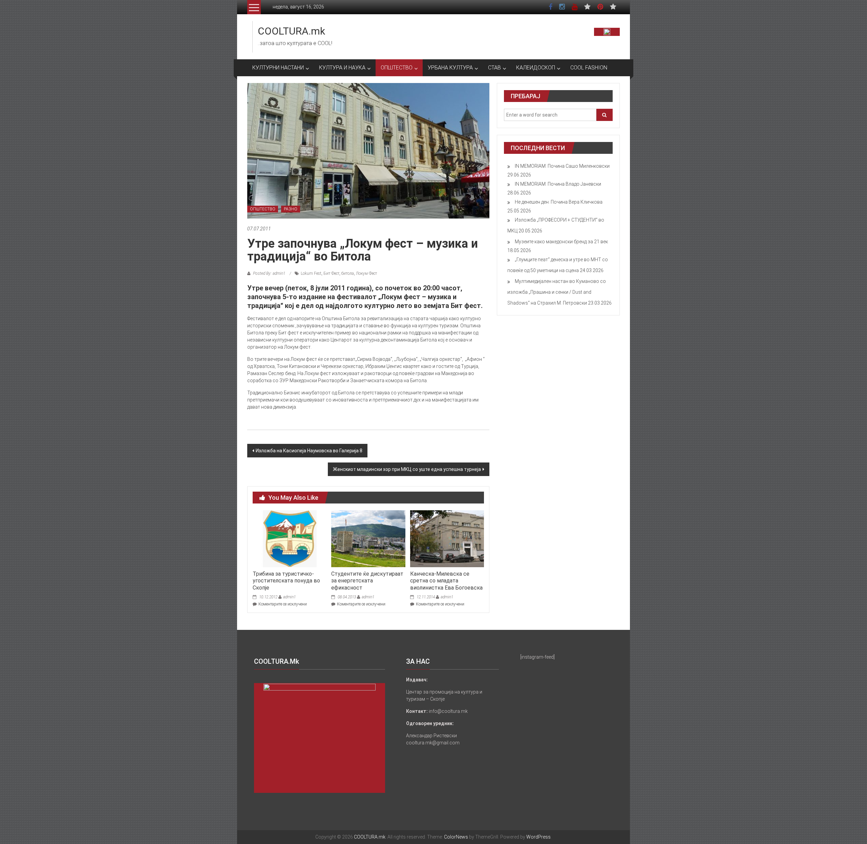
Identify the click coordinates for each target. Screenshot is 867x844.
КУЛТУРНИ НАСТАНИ (278, 67)
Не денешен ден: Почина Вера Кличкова (558, 202)
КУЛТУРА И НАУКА (342, 67)
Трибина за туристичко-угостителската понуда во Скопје (286, 581)
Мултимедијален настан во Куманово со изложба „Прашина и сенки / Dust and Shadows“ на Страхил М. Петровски (556, 292)
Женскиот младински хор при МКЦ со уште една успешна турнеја (407, 469)
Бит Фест (331, 273)
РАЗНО (290, 209)
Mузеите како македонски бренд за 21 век (561, 241)
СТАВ (494, 67)
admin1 (289, 597)
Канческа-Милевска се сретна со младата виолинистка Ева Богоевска (446, 581)
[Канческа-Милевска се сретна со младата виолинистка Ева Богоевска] (447, 538)
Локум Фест (366, 273)
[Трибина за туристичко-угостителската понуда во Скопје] (289, 538)
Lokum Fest (311, 273)
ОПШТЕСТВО (397, 67)
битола (347, 273)
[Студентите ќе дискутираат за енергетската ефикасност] (368, 538)
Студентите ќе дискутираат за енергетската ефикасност (367, 581)
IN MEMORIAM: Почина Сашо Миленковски (562, 166)
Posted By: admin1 (269, 273)
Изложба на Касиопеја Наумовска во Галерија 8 (309, 450)
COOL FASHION (588, 67)
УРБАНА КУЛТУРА (450, 67)
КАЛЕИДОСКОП (535, 67)
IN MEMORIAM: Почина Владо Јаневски (558, 184)
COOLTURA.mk (291, 31)
